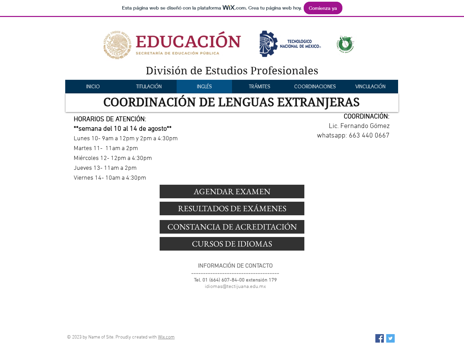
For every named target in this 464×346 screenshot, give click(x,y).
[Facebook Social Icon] (379, 338)
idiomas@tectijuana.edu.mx (235, 287)
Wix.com (166, 337)
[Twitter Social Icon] (390, 338)
